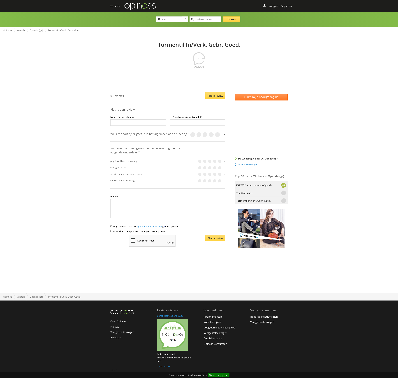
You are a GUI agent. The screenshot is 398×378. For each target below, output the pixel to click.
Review (114, 196)
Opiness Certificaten (215, 344)
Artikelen (115, 337)
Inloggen (273, 5)
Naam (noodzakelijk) (122, 116)
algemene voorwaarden (149, 226)
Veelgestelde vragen (122, 332)
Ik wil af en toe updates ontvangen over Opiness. (139, 231)
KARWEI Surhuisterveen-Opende (254, 185)
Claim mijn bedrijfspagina (261, 97)
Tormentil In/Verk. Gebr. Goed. (253, 200)
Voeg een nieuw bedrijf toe (219, 327)
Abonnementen (213, 316)
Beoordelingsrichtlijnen (264, 316)
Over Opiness (118, 321)
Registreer (286, 5)
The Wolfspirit (244, 192)
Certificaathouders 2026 (170, 315)
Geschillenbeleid (213, 338)
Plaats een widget (248, 164)
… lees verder (163, 366)
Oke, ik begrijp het (219, 374)
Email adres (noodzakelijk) (187, 116)
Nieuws (114, 326)
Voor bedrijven (212, 322)
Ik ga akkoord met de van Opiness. (145, 226)
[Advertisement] (199, 75)
